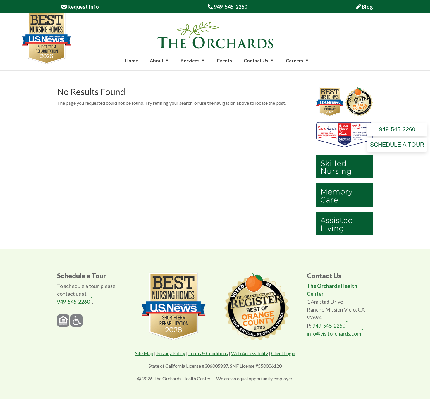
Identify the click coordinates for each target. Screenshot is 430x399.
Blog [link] (367, 7)
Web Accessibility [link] (249, 353)
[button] (167, 64)
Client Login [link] (283, 353)
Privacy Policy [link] (170, 353)
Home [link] (131, 61)
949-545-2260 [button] (397, 129)
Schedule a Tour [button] (397, 144)
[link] (215, 34)
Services (190, 61)
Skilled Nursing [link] (336, 167)
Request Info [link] (83, 7)
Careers (294, 61)
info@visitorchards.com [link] (334, 333)
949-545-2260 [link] (227, 7)
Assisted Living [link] (337, 224)
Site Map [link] (144, 353)
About (157, 61)
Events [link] (224, 61)
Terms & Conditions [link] (208, 353)
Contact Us (256, 61)
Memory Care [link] (337, 196)
